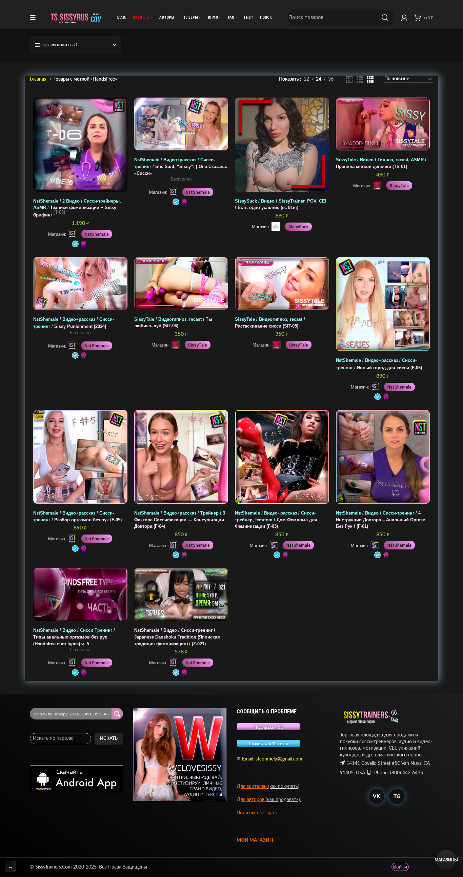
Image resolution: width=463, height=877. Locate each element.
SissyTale (399, 185)
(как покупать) (283, 786)
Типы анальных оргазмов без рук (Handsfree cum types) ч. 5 (74, 637)
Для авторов (251, 799)
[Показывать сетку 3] (360, 79)
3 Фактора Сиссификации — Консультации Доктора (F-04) (179, 520)
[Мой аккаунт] (404, 17)
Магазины (446, 860)
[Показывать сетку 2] (349, 79)
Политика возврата (258, 813)
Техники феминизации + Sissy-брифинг (77, 208)
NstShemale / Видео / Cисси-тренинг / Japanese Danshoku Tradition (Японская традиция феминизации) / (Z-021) (177, 637)
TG (397, 796)
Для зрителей (252, 786)
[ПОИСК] (385, 17)
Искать (109, 738)
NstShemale (97, 234)
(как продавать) (283, 799)
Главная (39, 79)
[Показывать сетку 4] (370, 79)
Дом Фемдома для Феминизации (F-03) (276, 520)
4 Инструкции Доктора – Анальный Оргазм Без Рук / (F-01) (381, 520)
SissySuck (298, 227)
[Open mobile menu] (32, 17)
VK (376, 796)
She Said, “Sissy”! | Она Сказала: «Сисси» (180, 166)
